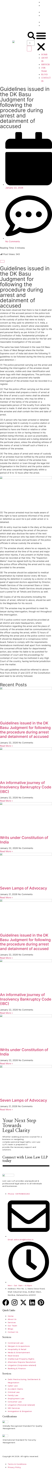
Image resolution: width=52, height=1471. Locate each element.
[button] (31, 38)
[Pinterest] (41, 1302)
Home (45, 2)
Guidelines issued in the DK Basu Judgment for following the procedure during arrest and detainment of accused (25, 730)
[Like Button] (2, 261)
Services (46, 12)
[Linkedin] (32, 1302)
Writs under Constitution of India (24, 839)
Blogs (45, 22)
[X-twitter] (23, 1302)
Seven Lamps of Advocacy (23, 888)
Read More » (6, 745)
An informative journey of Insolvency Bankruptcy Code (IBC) (25, 787)
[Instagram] (14, 1302)
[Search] (29, 48)
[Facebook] (5, 1302)
